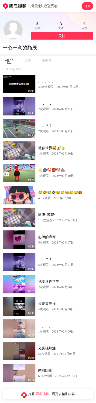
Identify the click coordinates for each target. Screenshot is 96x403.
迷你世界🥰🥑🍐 (51, 148)
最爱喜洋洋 (47, 304)
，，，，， (47, 103)
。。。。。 (47, 81)
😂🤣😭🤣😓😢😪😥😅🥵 (60, 192)
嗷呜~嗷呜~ (47, 215)
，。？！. (45, 259)
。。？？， (47, 126)
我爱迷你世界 (48, 281)
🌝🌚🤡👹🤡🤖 (51, 170)
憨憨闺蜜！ (47, 370)
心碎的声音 (47, 237)
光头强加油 (47, 348)
